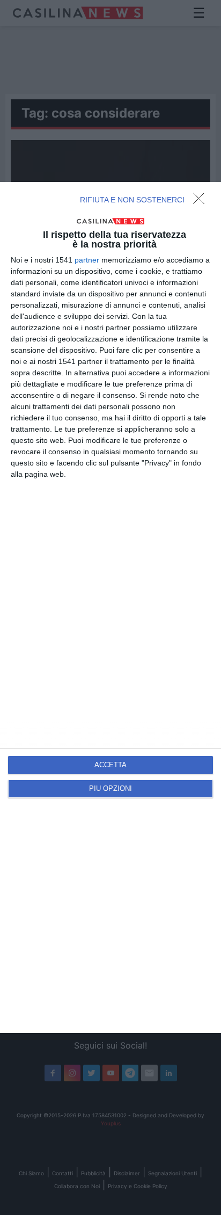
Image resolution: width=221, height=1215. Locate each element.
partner (87, 260)
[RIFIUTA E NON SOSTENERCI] (201, 201)
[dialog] (110, 607)
